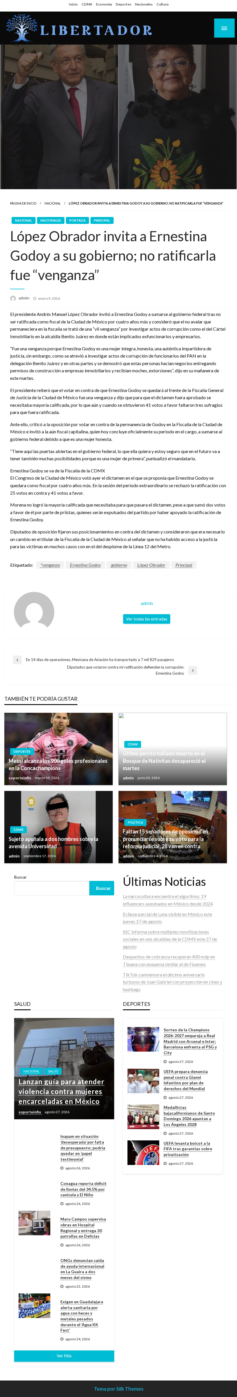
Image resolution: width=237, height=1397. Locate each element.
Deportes (123, 4)
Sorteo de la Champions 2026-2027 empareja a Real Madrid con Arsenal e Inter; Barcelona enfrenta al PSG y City (190, 1041)
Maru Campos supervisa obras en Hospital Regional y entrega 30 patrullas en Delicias (83, 1227)
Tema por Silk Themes (118, 1389)
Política (135, 822)
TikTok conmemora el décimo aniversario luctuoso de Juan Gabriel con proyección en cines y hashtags (172, 982)
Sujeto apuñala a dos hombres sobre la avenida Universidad (53, 842)
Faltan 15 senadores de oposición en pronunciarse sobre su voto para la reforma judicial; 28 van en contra (165, 838)
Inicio (73, 4)
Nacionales (144, 4)
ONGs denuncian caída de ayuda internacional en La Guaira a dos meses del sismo (82, 1269)
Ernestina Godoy (85, 565)
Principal (102, 220)
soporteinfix (20, 778)
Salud (53, 1071)
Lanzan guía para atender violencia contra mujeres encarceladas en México (61, 1091)
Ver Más (64, 1355)
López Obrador (151, 565)
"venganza (50, 565)
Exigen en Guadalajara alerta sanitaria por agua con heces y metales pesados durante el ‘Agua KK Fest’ (81, 1315)
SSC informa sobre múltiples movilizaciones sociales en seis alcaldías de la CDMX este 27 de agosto (170, 939)
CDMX (87, 4)
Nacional (53, 203)
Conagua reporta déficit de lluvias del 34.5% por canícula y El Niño (83, 1189)
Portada (77, 220)
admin (24, 298)
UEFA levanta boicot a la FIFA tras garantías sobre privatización (188, 1149)
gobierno (119, 565)
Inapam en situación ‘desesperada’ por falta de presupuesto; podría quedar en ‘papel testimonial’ (82, 1147)
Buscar (20, 877)
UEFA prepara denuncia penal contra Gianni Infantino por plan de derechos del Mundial (186, 1080)
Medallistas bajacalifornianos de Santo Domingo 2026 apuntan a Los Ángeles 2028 (189, 1116)
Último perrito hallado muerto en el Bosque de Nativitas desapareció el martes (164, 760)
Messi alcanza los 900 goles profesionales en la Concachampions (58, 764)
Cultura (162, 4)
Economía (104, 4)
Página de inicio (23, 203)
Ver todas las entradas (146, 618)
